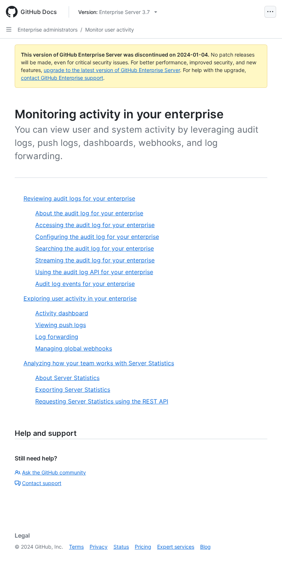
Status (121, 546)
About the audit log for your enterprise (89, 213)
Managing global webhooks (73, 348)
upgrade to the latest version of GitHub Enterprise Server (112, 70)
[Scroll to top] (265, 557)
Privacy (99, 546)
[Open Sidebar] (9, 29)
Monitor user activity (109, 29)
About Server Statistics (67, 377)
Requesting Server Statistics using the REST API (101, 401)
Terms (76, 546)
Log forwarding (56, 336)
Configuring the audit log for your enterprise (97, 236)
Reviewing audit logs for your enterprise (79, 198)
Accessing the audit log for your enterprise (95, 225)
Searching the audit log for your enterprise (94, 248)
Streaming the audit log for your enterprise (95, 260)
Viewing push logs (60, 325)
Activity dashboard (61, 313)
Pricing (143, 546)
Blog (205, 546)
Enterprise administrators (47, 29)
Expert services (175, 546)
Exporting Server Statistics (72, 389)
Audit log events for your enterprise (85, 283)
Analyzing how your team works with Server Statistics (99, 363)
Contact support (41, 483)
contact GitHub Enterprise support (62, 78)
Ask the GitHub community (54, 472)
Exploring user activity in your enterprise (80, 298)
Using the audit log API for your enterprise (94, 272)
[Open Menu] (270, 12)
